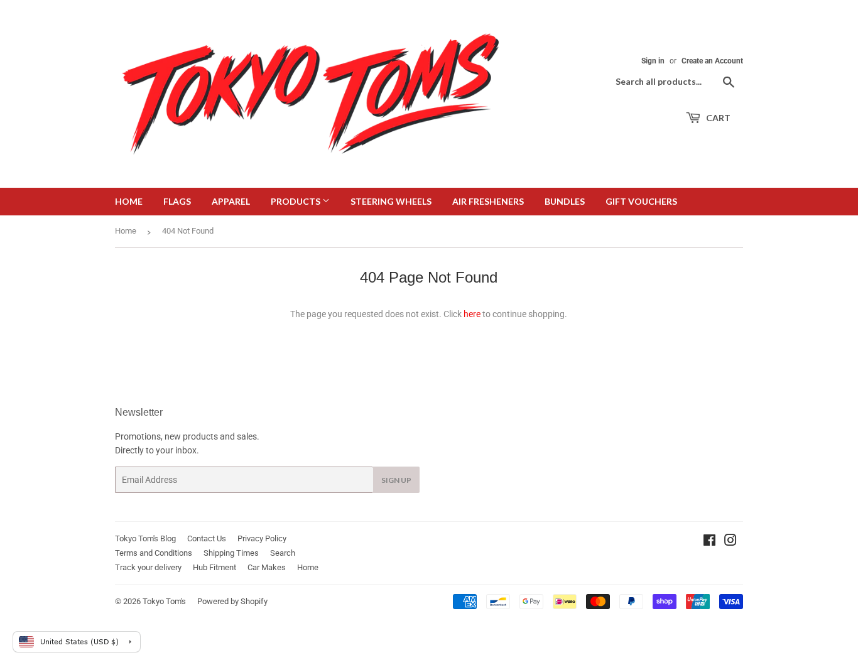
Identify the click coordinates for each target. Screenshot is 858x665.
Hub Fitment (214, 567)
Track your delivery (148, 567)
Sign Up (396, 480)
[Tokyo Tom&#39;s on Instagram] (730, 542)
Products (296, 201)
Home (129, 201)
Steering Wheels (391, 201)
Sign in (653, 61)
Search (282, 553)
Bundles (565, 201)
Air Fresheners (488, 201)
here (472, 314)
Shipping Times (231, 553)
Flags (177, 201)
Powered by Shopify (232, 601)
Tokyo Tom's (164, 601)
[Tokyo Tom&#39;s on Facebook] (709, 542)
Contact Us (206, 538)
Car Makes (266, 567)
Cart (717, 117)
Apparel (231, 201)
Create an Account (712, 61)
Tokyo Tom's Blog (145, 538)
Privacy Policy (261, 538)
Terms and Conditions (153, 553)
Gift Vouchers (641, 201)
